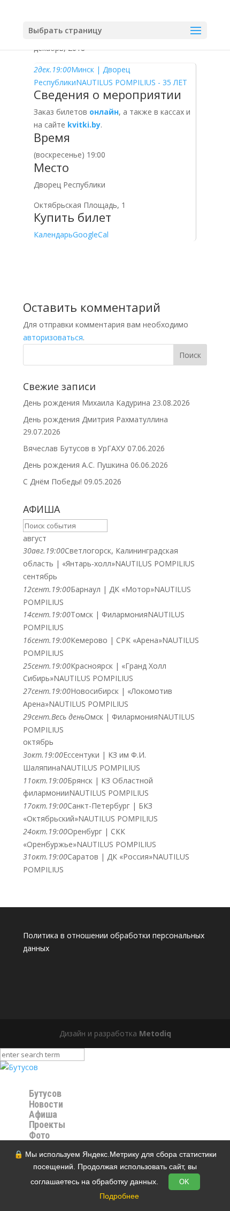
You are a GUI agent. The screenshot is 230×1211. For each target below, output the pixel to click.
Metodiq (155, 1033)
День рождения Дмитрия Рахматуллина (95, 419)
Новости (46, 1104)
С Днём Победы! (52, 481)
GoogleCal (91, 234)
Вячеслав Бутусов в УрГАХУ (74, 448)
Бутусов (45, 1094)
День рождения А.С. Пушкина (75, 465)
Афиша (43, 1114)
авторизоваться (53, 337)
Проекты (47, 1125)
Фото (39, 1135)
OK (184, 1182)
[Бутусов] (19, 1067)
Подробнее (119, 1196)
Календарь (53, 234)
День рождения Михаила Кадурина (86, 403)
